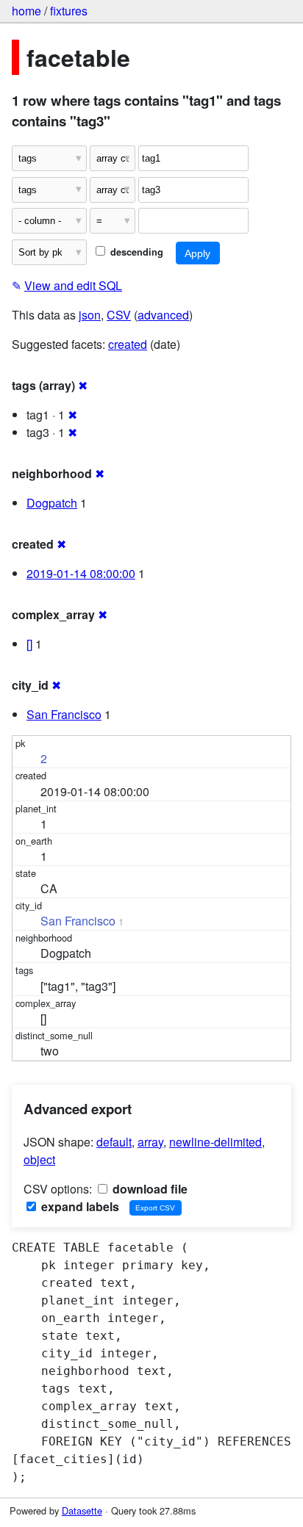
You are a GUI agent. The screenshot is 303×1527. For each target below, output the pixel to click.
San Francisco (63, 714)
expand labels (78, 1206)
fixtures (69, 10)
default (114, 1141)
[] (29, 643)
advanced (163, 314)
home (26, 10)
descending (135, 252)
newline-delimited (215, 1141)
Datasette (82, 1510)
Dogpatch (51, 502)
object (39, 1159)
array (150, 1141)
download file (149, 1188)
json (90, 314)
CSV (119, 314)
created (127, 344)
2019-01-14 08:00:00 (80, 573)
